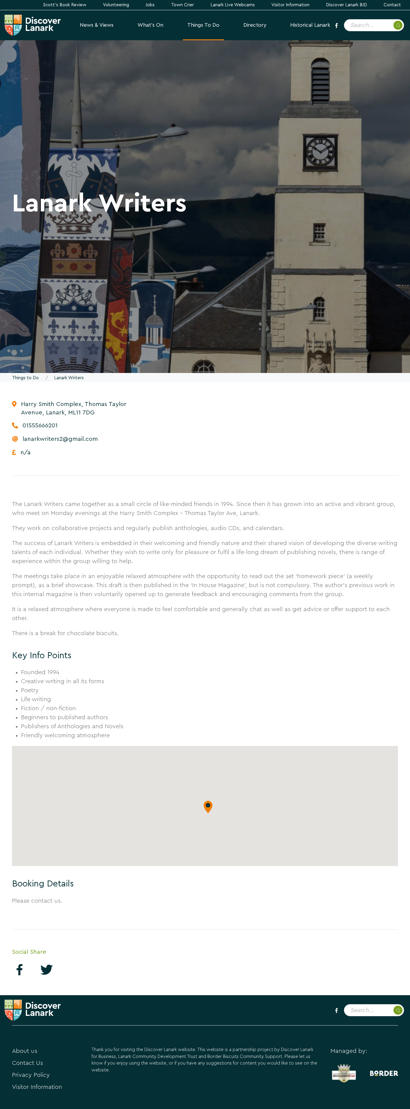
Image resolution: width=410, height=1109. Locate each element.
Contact (392, 5)
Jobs (150, 5)
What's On (150, 25)
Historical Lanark (310, 25)
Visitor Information (290, 5)
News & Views (96, 25)
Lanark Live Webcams (232, 5)
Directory (254, 25)
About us (24, 1051)
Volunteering (116, 5)
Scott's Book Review (64, 5)
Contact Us (27, 1063)
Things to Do (203, 25)
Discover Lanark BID (346, 5)
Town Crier (182, 5)
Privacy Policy (31, 1075)
